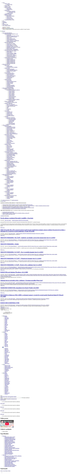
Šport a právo (40, 275)
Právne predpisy (64, 267)
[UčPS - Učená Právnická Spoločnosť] (0, 31)
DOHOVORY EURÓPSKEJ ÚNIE (9, 303)
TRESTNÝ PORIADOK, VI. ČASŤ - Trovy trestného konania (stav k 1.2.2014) (21, 252)
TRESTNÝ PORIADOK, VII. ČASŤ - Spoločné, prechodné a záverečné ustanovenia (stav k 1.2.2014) (27, 237)
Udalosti (14, 396)
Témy (4, 396)
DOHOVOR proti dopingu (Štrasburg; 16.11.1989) (14, 272)
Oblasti (1, 396)
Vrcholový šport (3, 276)
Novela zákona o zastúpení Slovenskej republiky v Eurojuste (16, 218)
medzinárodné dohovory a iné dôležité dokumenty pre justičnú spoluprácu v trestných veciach (18, 207)
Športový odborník (63, 275)
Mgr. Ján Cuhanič (8, 220)
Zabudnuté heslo (14, 398)
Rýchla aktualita (25, 220)
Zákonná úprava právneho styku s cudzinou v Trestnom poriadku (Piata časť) (21, 280)
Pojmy (6, 396)
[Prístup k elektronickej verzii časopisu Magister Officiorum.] (3, 31)
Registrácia (9, 398)
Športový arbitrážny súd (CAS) (55, 275)
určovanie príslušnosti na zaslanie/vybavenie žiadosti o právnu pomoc (14, 208)
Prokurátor (44, 239)
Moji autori (2, 410)
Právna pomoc (50, 267)
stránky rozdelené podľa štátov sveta (9, 214)
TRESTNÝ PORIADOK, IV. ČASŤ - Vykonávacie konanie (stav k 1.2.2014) (20, 258)
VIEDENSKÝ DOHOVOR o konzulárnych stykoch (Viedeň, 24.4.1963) (19, 287)
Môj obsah (2, 414)
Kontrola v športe (7, 275)
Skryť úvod (3, 201)
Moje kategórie (2, 399)
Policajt (33, 239)
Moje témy (2, 407)
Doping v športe (48, 274)
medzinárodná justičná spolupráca (8, 212)
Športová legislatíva (46, 275)
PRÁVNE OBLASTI (6, 200)
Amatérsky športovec (19, 274)
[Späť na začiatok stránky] (0, 0)
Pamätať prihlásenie (26, 397)
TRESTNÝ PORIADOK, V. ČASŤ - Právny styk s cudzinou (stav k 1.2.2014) (21, 265)
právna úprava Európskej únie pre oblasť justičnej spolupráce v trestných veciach (16, 206)
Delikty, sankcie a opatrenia (28, 274)
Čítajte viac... (2, 227)
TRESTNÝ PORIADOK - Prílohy (9, 244)
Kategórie (11, 396)
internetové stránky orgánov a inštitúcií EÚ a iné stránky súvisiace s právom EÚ (16, 213)
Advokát (19, 239)
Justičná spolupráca (15, 200)
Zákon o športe (8, 276)
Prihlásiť (1, 398)
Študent (48, 239)
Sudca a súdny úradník (53, 239)
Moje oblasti (2, 403)
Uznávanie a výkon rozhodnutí (26, 268)
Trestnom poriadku (31, 205)
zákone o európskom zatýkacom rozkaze (42, 205)
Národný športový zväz (23, 275)
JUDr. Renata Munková (13, 239)
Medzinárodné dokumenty (31, 233)
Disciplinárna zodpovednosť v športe (39, 274)
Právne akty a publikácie (40, 233)
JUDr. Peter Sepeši (12, 233)
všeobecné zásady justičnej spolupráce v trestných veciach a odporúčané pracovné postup (17, 204)
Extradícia (32, 267)
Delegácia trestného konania (25, 267)
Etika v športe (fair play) (55, 274)
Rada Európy (35, 275)
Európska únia (18, 298)
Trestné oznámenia (18, 268)
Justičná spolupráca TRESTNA (17, 220)
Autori (9, 396)
